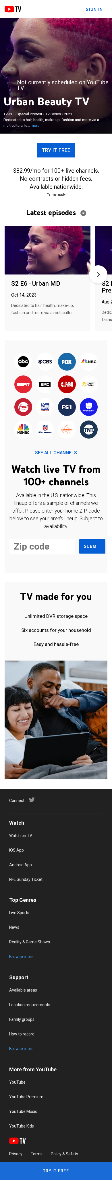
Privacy (15, 1154)
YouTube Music (23, 1111)
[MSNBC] (23, 430)
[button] (98, 274)
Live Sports (19, 912)
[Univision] (89, 407)
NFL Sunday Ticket (26, 879)
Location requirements (29, 1004)
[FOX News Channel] (45, 407)
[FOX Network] (67, 362)
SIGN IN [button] (94, 9)
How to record (21, 1034)
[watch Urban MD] (47, 250)
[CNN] (67, 384)
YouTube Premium (26, 1097)
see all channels (56, 452)
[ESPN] (23, 384)
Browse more (21, 956)
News (14, 927)
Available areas (23, 990)
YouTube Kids (21, 1126)
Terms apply (56, 194)
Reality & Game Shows (29, 942)
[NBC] (89, 362)
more (35, 125)
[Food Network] (23, 407)
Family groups (21, 1019)
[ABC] (23, 362)
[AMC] (45, 384)
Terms (37, 1154)
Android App (20, 864)
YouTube (17, 1082)
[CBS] (45, 362)
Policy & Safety (64, 1154)
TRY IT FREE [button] (56, 150)
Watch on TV (20, 835)
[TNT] (89, 430)
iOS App (16, 850)
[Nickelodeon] (67, 430)
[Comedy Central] (89, 384)
